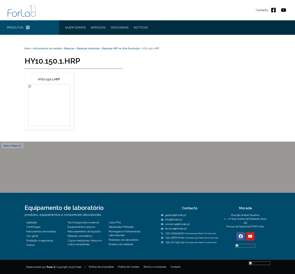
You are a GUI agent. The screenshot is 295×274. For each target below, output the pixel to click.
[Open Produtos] (28, 27)
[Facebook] (240, 236)
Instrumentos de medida (47, 48)
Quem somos (75, 27)
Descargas (120, 27)
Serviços (98, 27)
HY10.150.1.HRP (49, 79)
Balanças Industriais (88, 48)
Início (27, 48)
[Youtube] (250, 236)
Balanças (69, 48)
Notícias (141, 27)
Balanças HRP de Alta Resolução (121, 48)
